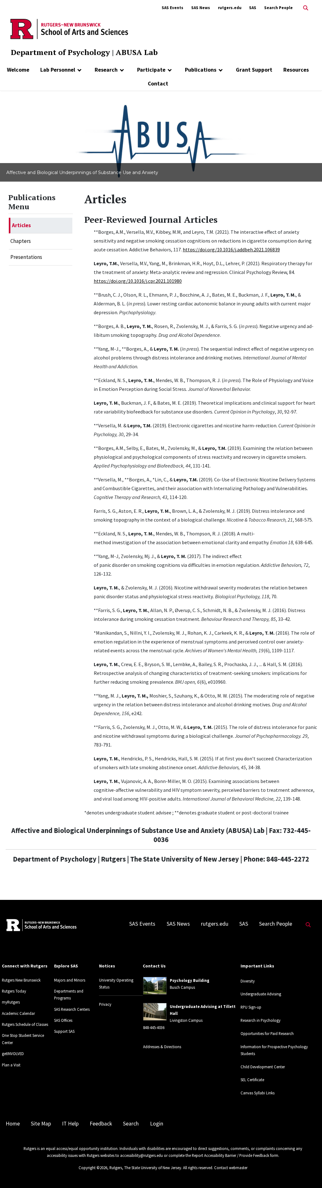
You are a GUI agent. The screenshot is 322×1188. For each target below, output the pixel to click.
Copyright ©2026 (93, 1167)
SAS (252, 7)
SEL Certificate (252, 1079)
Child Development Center (263, 1066)
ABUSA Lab (137, 52)
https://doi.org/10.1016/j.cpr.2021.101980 (138, 281)
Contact (158, 83)
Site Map (41, 1123)
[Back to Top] (308, 1173)
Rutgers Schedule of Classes (25, 1024)
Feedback (101, 1123)
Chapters (20, 241)
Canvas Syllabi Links (258, 1092)
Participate (151, 69)
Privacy (105, 1004)
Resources (296, 69)
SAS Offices (63, 1020)
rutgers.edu (230, 7)
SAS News (200, 7)
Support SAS (64, 1031)
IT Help (70, 1123)
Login (156, 1123)
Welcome (18, 69)
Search (131, 1123)
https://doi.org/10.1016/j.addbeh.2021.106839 (231, 249)
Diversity (248, 980)
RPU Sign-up (251, 1007)
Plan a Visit (11, 1064)
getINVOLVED (13, 1053)
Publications (200, 69)
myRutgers (11, 1002)
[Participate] (169, 70)
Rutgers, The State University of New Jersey (145, 1167)
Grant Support (254, 69)
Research (106, 69)
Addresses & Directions (162, 1046)
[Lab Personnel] (79, 70)
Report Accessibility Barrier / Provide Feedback (230, 1155)
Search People (278, 7)
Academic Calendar (18, 1013)
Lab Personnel (57, 69)
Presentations (26, 257)
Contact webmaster (230, 1167)
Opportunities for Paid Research (267, 1033)
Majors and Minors (69, 980)
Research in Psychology (260, 1020)
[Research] (122, 70)
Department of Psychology (60, 52)
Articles (21, 225)
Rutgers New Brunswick (21, 980)
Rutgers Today (14, 991)
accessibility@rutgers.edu (141, 1155)
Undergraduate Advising (261, 993)
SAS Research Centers (72, 1009)
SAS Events (172, 7)
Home (13, 1123)
